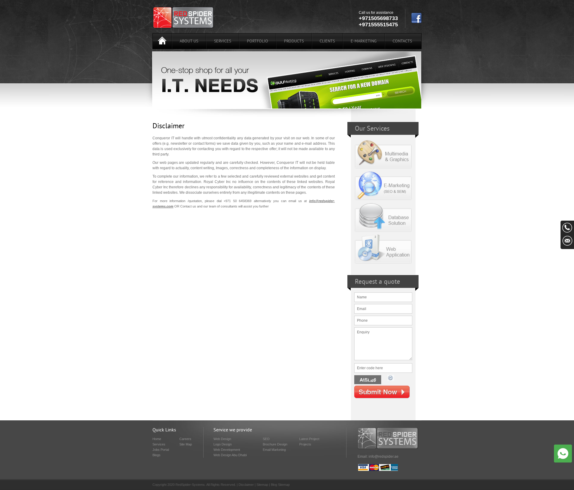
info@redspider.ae (384, 456)
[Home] (162, 41)
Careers (185, 439)
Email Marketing (274, 449)
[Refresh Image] (390, 381)
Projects (305, 444)
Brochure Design (275, 444)
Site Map (185, 444)
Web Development (226, 449)
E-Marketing (364, 41)
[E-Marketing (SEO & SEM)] (383, 201)
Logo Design (222, 444)
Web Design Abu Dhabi (230, 455)
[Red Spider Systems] (183, 28)
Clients (327, 41)
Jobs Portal (160, 449)
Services (222, 41)
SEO (266, 439)
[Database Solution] (383, 232)
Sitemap (262, 484)
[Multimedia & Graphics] (383, 169)
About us (189, 41)
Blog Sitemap (280, 484)
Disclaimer (246, 484)
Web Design (222, 439)
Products (294, 41)
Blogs (156, 455)
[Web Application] (383, 264)
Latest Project (309, 439)
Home (156, 439)
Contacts (402, 41)
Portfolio (257, 41)
